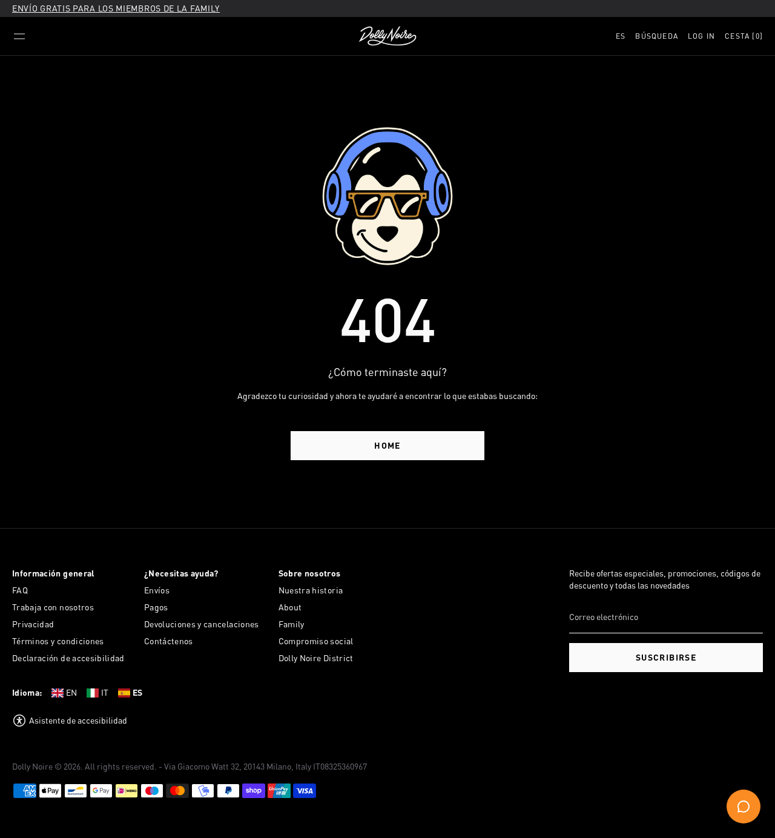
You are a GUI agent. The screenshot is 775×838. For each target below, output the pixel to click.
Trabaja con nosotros (53, 607)
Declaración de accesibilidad (68, 658)
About (290, 607)
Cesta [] (744, 36)
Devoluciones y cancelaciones (201, 624)
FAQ (20, 590)
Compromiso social (316, 641)
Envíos (157, 590)
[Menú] (19, 36)
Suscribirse (666, 657)
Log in (701, 36)
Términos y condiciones (58, 641)
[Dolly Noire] (387, 36)
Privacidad (33, 624)
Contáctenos (168, 641)
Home (387, 445)
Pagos (156, 607)
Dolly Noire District (316, 658)
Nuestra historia (311, 590)
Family (292, 624)
